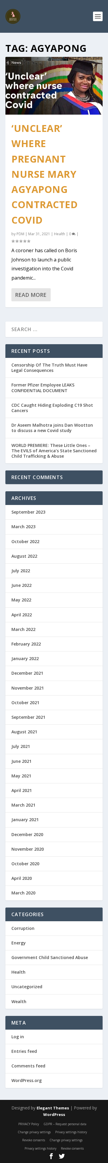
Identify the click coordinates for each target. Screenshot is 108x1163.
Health (59, 233)
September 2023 (28, 512)
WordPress (54, 1114)
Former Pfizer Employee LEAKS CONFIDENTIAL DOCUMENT (42, 387)
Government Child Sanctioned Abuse (49, 957)
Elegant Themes (53, 1108)
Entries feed (24, 1051)
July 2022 (20, 570)
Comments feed (28, 1066)
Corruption (22, 928)
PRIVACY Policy (28, 1124)
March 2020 (23, 893)
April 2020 (21, 878)
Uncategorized (26, 986)
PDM (20, 233)
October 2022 (25, 541)
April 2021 (21, 790)
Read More (30, 294)
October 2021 (25, 702)
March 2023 (23, 526)
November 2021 (27, 688)
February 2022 (26, 644)
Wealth (18, 1001)
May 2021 (21, 776)
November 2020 (27, 849)
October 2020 (25, 863)
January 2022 (25, 658)
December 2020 (27, 834)
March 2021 (23, 805)
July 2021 (20, 746)
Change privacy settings (34, 1132)
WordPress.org (26, 1080)
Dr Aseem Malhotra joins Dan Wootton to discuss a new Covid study (52, 427)
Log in (17, 1036)
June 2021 (21, 761)
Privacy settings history (71, 1132)
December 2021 (27, 673)
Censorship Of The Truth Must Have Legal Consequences (49, 367)
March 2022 (23, 629)
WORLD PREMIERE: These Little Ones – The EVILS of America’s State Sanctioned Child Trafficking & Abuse (54, 450)
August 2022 (24, 556)
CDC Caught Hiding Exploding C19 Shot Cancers (52, 407)
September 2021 (28, 717)
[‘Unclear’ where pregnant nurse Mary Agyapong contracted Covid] (54, 86)
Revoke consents (33, 1140)
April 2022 (21, 615)
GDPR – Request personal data (65, 1124)
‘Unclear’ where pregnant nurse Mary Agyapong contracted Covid (44, 174)
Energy (18, 943)
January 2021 (25, 819)
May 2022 (21, 600)
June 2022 (21, 585)
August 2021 (24, 732)
